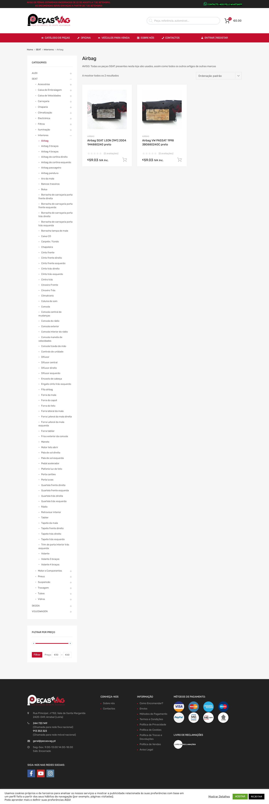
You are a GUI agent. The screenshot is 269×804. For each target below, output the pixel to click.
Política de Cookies (150, 729)
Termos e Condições (151, 719)
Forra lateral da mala (52, 411)
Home (30, 49)
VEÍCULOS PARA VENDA (116, 37)
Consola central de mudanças (49, 314)
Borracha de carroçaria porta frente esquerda (55, 205)
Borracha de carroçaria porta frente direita (55, 196)
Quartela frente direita (53, 485)
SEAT (38, 49)
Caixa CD (46, 236)
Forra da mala (48, 395)
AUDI (35, 73)
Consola (45, 306)
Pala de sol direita (50, 452)
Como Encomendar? (151, 703)
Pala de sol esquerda (52, 458)
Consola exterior (50, 326)
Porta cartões (48, 474)
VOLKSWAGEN (40, 611)
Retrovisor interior (51, 512)
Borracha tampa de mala (54, 230)
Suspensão (44, 582)
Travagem (43, 587)
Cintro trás (47, 279)
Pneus (41, 576)
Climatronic (47, 295)
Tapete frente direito (52, 528)
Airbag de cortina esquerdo (56, 162)
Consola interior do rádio (54, 331)
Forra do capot (49, 400)
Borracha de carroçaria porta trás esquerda (55, 223)
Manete (45, 441)
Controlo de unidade (52, 351)
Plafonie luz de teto (51, 468)
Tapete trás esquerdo (53, 539)
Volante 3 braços (50, 559)
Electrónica (44, 118)
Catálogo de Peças (57, 37)
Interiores (49, 49)
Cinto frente (47, 252)
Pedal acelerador (50, 463)
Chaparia (43, 107)
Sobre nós (109, 703)
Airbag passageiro (51, 167)
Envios (143, 708)
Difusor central (49, 362)
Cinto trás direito (50, 268)
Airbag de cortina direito (54, 156)
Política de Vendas (150, 744)
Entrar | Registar (216, 37)
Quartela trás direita (52, 496)
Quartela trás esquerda (53, 501)
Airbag (90, 136)
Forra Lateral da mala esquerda (51, 424)
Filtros (41, 124)
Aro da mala (47, 178)
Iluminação (44, 129)
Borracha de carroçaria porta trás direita (55, 214)
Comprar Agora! (124, 159)
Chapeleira (47, 247)
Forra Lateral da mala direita (56, 416)
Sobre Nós (147, 37)
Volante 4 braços (50, 564)
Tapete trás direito (51, 533)
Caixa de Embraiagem (50, 90)
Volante (45, 553)
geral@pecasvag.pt (44, 741)
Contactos (172, 37)
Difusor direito (49, 368)
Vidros (41, 599)
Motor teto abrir (49, 447)
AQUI (67, 799)
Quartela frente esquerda (55, 490)
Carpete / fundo (50, 241)
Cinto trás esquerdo (52, 274)
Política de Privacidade (153, 724)
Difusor (45, 357)
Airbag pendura (49, 173)
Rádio (44, 506)
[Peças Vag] (50, 25)
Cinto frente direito (51, 257)
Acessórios (44, 84)
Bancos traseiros (50, 184)
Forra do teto (48, 405)
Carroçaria (43, 101)
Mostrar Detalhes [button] (219, 796)
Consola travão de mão (53, 346)
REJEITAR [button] (256, 796)
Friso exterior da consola (54, 436)
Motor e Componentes (50, 570)
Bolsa (44, 189)
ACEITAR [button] (240, 796)
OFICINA (86, 37)
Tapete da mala (49, 523)
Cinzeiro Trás (48, 290)
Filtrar (37, 654)
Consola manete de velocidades (50, 339)
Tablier (44, 517)
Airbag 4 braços (50, 151)
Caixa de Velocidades (49, 95)
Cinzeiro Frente (49, 284)
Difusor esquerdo (50, 373)
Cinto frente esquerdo (53, 263)
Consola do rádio (50, 321)
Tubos (41, 593)
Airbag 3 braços (50, 146)
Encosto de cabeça (51, 378)
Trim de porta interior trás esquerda (53, 546)
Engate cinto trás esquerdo (56, 384)
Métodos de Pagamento (153, 713)
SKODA (36, 605)
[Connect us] (31, 774)
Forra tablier (48, 431)
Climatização (45, 112)
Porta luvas (47, 479)
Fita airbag (47, 389)
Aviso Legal (146, 749)
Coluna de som (49, 301)
